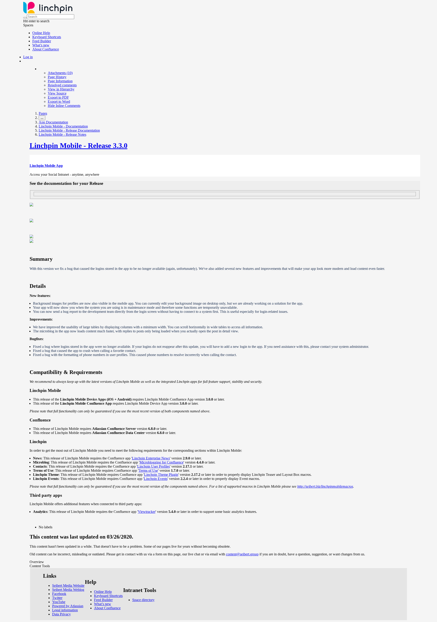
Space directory (143, 600)
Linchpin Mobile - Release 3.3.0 (78, 145)
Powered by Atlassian (67, 606)
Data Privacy (61, 614)
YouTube (58, 602)
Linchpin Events (156, 479)
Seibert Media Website (68, 585)
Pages (43, 113)
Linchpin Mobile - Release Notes (62, 134)
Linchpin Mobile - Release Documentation (69, 130)
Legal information (65, 610)
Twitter (57, 598)
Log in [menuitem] (28, 57)
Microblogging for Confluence (161, 462)
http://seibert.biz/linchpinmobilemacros (325, 486)
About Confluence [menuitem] (45, 49)
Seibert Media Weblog (68, 590)
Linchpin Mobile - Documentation (63, 126)
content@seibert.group (242, 554)
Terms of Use (148, 470)
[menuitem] (60, 73)
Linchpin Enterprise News (151, 458)
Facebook (59, 594)
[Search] (25, 17)
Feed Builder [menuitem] (41, 41)
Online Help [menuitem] (41, 33)
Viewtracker (146, 512)
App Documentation (53, 122)
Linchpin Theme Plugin (161, 475)
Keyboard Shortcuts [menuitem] (46, 37)
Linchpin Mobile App (46, 166)
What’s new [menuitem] (40, 45)
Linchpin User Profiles (153, 466)
